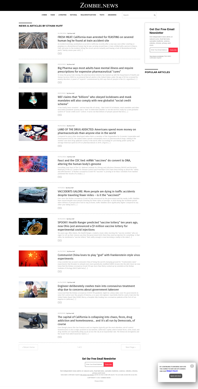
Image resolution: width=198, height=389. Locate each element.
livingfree (62, 15)
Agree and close (175, 376)
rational (73, 15)
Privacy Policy (99, 381)
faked (53, 15)
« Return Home (28, 347)
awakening (112, 15)
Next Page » (131, 347)
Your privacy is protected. (157, 56)
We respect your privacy (87, 374)
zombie (44, 15)
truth (102, 15)
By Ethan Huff (71, 33)
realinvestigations (88, 15)
